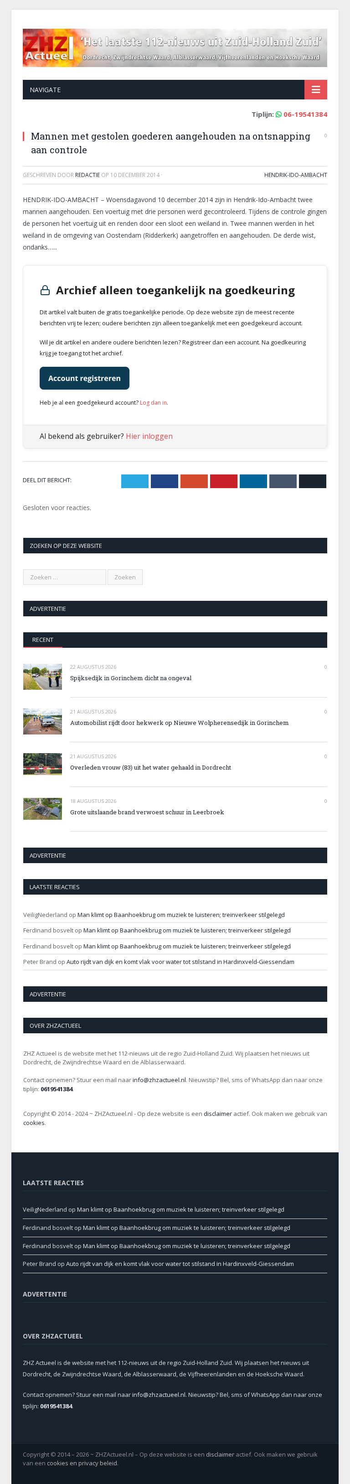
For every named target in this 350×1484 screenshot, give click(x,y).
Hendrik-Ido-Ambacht (295, 175)
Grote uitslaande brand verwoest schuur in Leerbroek (147, 812)
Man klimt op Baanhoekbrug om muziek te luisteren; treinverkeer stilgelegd (181, 915)
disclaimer (218, 1113)
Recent (42, 639)
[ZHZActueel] (175, 45)
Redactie (87, 175)
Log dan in (153, 402)
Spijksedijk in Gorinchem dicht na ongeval (130, 678)
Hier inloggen (149, 436)
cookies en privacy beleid (82, 1463)
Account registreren (84, 378)
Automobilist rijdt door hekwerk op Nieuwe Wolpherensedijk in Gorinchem (179, 723)
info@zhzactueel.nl (159, 1080)
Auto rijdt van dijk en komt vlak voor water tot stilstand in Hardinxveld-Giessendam (180, 962)
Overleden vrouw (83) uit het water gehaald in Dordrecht (150, 767)
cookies (34, 1123)
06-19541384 (305, 114)
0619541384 (56, 1089)
